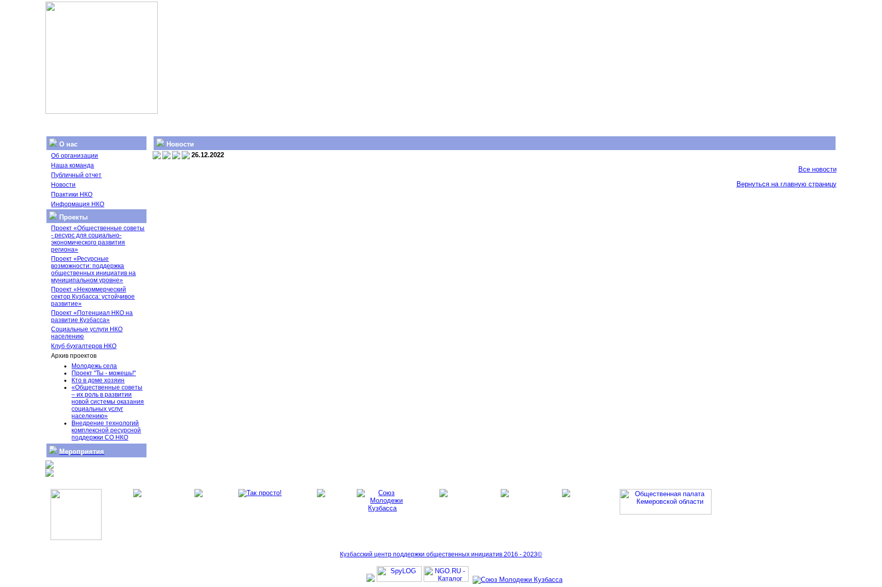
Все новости (817, 169)
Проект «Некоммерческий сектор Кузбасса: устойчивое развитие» (93, 296)
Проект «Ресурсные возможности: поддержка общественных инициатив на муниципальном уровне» (93, 269)
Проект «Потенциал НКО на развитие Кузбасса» (92, 316)
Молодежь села (94, 366)
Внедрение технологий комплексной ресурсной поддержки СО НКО (106, 430)
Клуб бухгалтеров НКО (83, 346)
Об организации (74, 155)
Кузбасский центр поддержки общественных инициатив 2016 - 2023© (441, 554)
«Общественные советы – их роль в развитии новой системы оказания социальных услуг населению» (107, 402)
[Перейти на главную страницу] (101, 111)
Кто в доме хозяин (98, 380)
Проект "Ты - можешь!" (103, 373)
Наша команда (72, 165)
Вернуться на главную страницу (787, 184)
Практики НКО (71, 194)
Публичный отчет (76, 175)
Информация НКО (77, 204)
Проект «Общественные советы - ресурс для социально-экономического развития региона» (97, 239)
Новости (63, 184)
